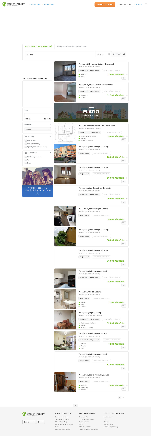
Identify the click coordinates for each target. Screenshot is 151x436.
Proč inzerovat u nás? (86, 419)
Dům (29, 163)
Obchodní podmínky (111, 427)
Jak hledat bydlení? (62, 419)
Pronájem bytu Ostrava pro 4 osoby (93, 147)
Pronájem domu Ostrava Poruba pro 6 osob (96, 126)
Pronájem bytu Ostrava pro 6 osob (92, 333)
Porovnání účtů (84, 422)
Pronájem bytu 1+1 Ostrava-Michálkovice (95, 85)
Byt (28, 160)
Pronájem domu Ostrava (85, 128)
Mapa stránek (109, 424)
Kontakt (106, 422)
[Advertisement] (75, 26)
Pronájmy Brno (35, 4)
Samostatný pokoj (33, 144)
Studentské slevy (61, 422)
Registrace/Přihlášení (62, 429)
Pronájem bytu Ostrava (85, 66)
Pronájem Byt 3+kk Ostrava (89, 292)
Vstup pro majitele (85, 427)
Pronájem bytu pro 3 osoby (89, 313)
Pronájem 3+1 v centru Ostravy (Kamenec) (96, 64)
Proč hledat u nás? (61, 417)
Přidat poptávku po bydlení (64, 424)
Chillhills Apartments (34, 157)
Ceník (57, 427)
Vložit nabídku (83, 417)
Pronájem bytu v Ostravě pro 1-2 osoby (94, 188)
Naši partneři (108, 417)
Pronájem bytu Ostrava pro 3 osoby (93, 167)
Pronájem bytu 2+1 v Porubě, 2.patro (93, 375)
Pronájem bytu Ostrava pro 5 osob (92, 271)
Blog (105, 419)
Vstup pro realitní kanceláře (88, 429)
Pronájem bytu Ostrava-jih (86, 315)
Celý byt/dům (31, 140)
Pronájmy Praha (48, 4)
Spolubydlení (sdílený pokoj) (37, 147)
